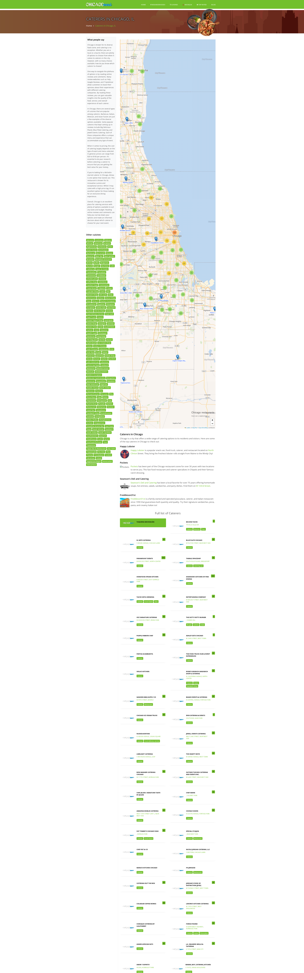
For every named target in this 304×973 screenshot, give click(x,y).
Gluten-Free (91, 327)
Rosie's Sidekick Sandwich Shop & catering (197, 672)
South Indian (92, 432)
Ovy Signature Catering (147, 617)
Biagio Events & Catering (196, 697)
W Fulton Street (192, 543)
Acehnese (99, 240)
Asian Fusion (92, 250)
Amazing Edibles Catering (147, 811)
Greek (100, 327)
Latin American (93, 362)
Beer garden (109, 256)
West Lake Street (192, 736)
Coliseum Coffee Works (146, 904)
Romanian (101, 407)
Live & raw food (93, 365)
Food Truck (91, 317)
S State (188, 967)
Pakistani (90, 391)
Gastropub (108, 320)
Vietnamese (91, 464)
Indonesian (103, 349)
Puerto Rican (92, 404)
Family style (101, 307)
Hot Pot (102, 339)
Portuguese (101, 400)
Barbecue (90, 253)
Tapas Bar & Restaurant (96, 448)
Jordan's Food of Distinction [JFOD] (193, 884)
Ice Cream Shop (104, 343)
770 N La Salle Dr (192, 525)
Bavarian (90, 256)
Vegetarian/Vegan (94, 461)
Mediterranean (103, 368)
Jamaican (90, 355)
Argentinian (91, 247)
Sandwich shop (192, 686)
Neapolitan (101, 381)
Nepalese (111, 381)
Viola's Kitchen (143, 671)
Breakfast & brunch (103, 259)
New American (92, 384)
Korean (97, 359)
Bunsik (89, 266)
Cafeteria (90, 269)
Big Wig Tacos (191, 522)
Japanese (99, 355)
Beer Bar (99, 256)
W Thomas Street (192, 888)
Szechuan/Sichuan (94, 442)
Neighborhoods (158, 5)
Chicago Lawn (154, 543)
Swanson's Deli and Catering (144, 482)
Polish (105, 397)
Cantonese (91, 275)
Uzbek (98, 458)
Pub (109, 400)
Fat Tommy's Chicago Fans (148, 831)
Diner (110, 295)
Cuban (109, 288)
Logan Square (155, 736)
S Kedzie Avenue (142, 543)
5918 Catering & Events (195, 715)
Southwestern (92, 436)
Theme (89, 455)
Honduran (91, 336)
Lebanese (104, 362)
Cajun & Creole (102, 269)
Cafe (112, 266)
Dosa (89, 301)
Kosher (104, 359)
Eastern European (108, 301)
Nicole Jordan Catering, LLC (198, 849)
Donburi (100, 298)
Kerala (89, 359)
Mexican (197, 529)
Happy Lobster (137, 450)
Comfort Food (92, 285)
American (98, 243)
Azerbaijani (103, 250)
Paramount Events (145, 558)
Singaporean (99, 423)
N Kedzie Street (142, 580)
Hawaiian (104, 330)
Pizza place (204, 933)
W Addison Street (143, 620)
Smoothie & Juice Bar (95, 426)
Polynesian (91, 400)
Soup (89, 429)
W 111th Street (142, 777)
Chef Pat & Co (142, 849)
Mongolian (111, 378)
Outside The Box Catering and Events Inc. (197, 773)
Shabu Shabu (92, 420)
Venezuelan (107, 461)
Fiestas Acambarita (145, 654)
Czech (102, 291)
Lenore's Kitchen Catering (197, 904)
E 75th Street (191, 949)
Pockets (134, 466)
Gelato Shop (91, 323)
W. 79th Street (191, 906)
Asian (110, 247)
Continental (104, 285)
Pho (111, 394)
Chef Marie (190, 793)
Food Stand (148, 601)
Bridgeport (205, 561)
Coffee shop (91, 282)
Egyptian (101, 304)
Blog (213, 5)
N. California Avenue (194, 676)
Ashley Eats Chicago (194, 636)
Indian (89, 346)
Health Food (91, 333)
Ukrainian (91, 458)
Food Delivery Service (95, 314)
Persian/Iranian (93, 394)
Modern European (94, 375)
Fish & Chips (99, 311)
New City (200, 949)
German (110, 323)
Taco (203, 529)
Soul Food (109, 426)
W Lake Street (191, 777)
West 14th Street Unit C (146, 814)
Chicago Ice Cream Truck (147, 715)
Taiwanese (91, 445)
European (91, 307)
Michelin (188, 5)
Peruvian (104, 394)
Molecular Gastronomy (96, 378)
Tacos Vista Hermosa (145, 597)
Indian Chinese (100, 346)
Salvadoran (100, 410)
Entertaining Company (196, 597)
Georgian (102, 323)
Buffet (96, 263)
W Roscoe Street (143, 561)
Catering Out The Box (146, 883)
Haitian (90, 330)
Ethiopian (110, 304)
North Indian (105, 388)
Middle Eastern (101, 372)
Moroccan (91, 381)
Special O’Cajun (192, 831)
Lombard (104, 365)
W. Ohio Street (191, 638)
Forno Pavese (191, 924)
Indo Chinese (92, 349)
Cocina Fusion (192, 811)
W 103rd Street (203, 485)
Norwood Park (191, 929)
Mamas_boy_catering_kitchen (198, 965)
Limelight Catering (145, 754)
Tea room (111, 448)
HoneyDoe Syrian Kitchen (147, 577)
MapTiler (194, 428)
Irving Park (155, 620)
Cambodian (91, 272)
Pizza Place (91, 397)
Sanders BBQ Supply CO (146, 697)
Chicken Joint (92, 279)
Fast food (111, 307)
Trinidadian (98, 455)
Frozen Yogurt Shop (94, 320)
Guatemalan (109, 327)
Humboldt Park (148, 967)
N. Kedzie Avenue (143, 736)
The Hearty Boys (193, 754)
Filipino (90, 311)
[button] (161, 296)
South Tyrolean (105, 432)
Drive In (96, 301)
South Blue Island (193, 561)
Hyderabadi (91, 343)
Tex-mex (101, 452)
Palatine (99, 391)
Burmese (105, 266)
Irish (112, 349)
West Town (202, 638)
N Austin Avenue (192, 814)
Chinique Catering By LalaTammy (146, 925)
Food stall (109, 314)
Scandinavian (106, 413)
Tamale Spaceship (193, 558)
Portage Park (205, 700)
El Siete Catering (144, 540)
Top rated (202, 5)
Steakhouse (91, 439)
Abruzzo (90, 240)
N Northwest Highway (194, 927)
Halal (202, 625)
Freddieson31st (138, 498)
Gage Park (198, 718)
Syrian (106, 439)
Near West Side (205, 543)
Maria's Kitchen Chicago (147, 868)
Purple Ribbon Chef (145, 636)
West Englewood (194, 907)
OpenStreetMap (203, 428)
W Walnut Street (192, 600)
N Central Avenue (193, 700)
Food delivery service (151, 741)
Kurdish (112, 359)
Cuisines (174, 5)
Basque (109, 253)
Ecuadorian (91, 304)
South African (98, 429)
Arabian (107, 243)
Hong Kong (101, 336)
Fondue (109, 311)
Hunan (109, 339)
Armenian (102, 247)
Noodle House (92, 388)
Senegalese (99, 416)
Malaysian (91, 368)
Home (143, 5)
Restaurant (148, 704)
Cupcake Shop (92, 291)
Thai (108, 452)
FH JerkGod (190, 868)
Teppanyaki (91, 452)
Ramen (109, 404)
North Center (155, 561)
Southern (109, 429)
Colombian (102, 282)
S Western (190, 852)
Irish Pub (90, 352)
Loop (153, 757)
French (100, 317)
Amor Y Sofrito (143, 965)
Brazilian (90, 259)
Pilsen (139, 967)
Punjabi (102, 404)
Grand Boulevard (198, 967)
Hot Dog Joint (92, 339)
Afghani (108, 240)
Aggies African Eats (145, 944)
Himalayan (102, 333)
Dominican (91, 298)
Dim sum (102, 295)
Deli (108, 291)
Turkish (108, 455)
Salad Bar (90, 410)
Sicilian (90, 423)
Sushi (100, 439)
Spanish (103, 436)
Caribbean (101, 275)
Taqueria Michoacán (145, 522)
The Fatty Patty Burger (196, 617)
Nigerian (103, 384)
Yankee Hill (191, 620)
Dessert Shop (92, 295)
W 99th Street (142, 700)
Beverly (151, 700)
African (90, 243)
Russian (110, 407)
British (89, 263)
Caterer (189, 529)
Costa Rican (91, 288)
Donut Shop (110, 298)
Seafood (90, 416)
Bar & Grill (100, 253)
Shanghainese (105, 420)
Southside (190, 718)
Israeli (98, 352)
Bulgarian (104, 263)
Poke (99, 397)
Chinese (102, 279)
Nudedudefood (143, 734)
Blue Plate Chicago (194, 540)
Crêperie (101, 288)
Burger (189, 625)
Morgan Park (154, 777)
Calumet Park (192, 795)
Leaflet (188, 428)
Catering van (198, 566)
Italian (196, 683)
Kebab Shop (110, 355)
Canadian (101, 272)
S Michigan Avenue (144, 757)
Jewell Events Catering (196, 734)
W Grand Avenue (192, 757)
